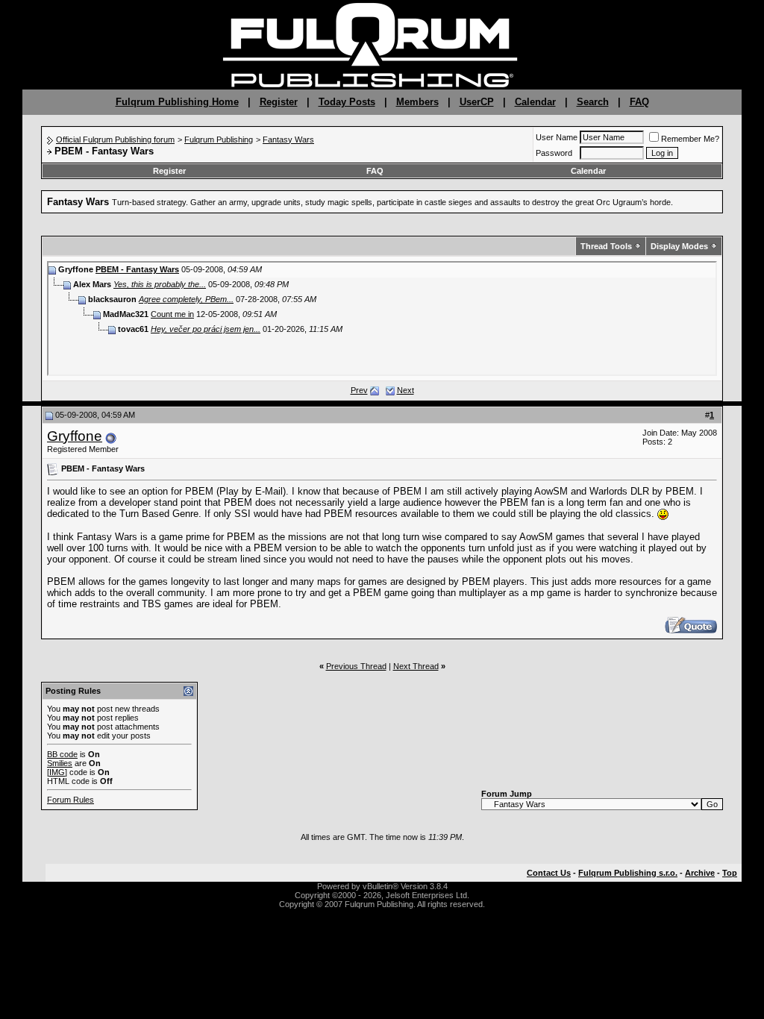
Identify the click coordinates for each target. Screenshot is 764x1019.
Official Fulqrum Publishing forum (115, 139)
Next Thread (416, 666)
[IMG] (57, 772)
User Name (556, 137)
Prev (359, 390)
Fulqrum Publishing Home (177, 101)
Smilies (59, 763)
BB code (62, 754)
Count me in (172, 314)
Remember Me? (690, 138)
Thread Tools (606, 246)
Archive (700, 872)
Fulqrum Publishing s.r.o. (627, 872)
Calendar (535, 101)
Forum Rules (70, 799)
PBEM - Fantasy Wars (137, 269)
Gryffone (74, 436)
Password (554, 152)
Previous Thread (356, 666)
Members (417, 101)
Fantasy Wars (288, 139)
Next (405, 390)
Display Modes (679, 246)
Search (593, 101)
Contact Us (549, 872)
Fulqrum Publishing (218, 139)
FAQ (639, 101)
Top (729, 872)
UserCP (477, 101)
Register (279, 101)
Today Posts (347, 101)
